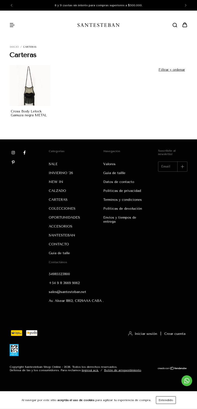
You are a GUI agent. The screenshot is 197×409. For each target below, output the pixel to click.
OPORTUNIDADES (64, 217)
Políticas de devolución (122, 209)
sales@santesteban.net (67, 292)
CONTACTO (59, 244)
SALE (53, 164)
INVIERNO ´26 (61, 173)
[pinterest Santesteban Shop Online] (13, 162)
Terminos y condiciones (122, 200)
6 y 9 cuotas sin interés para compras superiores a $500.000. (98, 5)
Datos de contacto (118, 182)
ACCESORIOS (60, 226)
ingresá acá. (90, 370)
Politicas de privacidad (122, 191)
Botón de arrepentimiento (122, 370)
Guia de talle (59, 253)
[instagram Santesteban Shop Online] (13, 152)
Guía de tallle (114, 173)
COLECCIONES (62, 209)
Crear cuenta (174, 334)
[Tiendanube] (172, 368)
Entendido (166, 400)
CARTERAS (58, 200)
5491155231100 (59, 274)
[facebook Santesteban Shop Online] (24, 152)
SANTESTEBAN (62, 235)
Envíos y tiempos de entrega (119, 219)
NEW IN (56, 182)
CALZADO (57, 191)
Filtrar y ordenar (172, 70)
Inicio (14, 46)
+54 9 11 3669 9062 (64, 283)
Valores (109, 164)
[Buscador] (174, 25)
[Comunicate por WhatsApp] (186, 380)
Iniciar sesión (146, 334)
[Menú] (12, 25)
